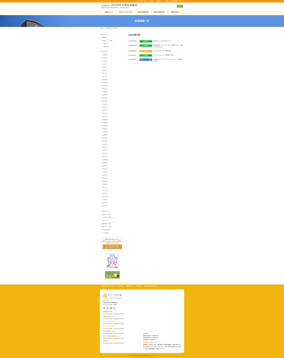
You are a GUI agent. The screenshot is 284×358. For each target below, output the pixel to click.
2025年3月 (104, 107)
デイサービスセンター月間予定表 (162, 50)
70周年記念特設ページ (107, 229)
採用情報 (166, 1)
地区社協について (106, 211)
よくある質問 (151, 1)
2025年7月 (104, 95)
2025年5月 (104, 101)
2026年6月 (104, 61)
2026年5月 (104, 64)
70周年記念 (105, 46)
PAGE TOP (276, 346)
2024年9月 (104, 125)
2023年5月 (104, 175)
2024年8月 (104, 128)
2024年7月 (104, 131)
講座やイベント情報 (146, 59)
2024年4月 (104, 141)
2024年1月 (104, 150)
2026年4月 (104, 67)
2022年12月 (105, 190)
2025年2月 (104, 110)
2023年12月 (105, 153)
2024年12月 (105, 116)
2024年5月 (104, 138)
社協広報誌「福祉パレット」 (108, 217)
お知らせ (145, 51)
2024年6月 (104, 135)
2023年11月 (105, 156)
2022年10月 (105, 196)
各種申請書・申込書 (141, 1)
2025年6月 (104, 98)
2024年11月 (105, 119)
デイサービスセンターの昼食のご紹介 (163, 55)
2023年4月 (104, 178)
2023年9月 (104, 162)
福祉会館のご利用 (106, 214)
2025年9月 (104, 88)
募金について (105, 220)
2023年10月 (105, 159)
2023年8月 (104, 165)
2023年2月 (104, 184)
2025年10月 (105, 85)
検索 (180, 6)
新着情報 (145, 41)
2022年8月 (104, 202)
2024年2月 (104, 147)
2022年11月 (105, 193)
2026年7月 (104, 58)
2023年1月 (104, 187)
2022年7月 (104, 206)
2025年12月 (105, 79)
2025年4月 (104, 104)
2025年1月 (104, 113)
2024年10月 (105, 122)
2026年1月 (104, 76)
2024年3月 (104, 144)
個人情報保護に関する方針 (176, 1)
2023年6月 (104, 172)
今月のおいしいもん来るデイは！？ (162, 41)
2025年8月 (104, 91)
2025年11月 (105, 82)
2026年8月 (104, 55)
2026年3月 (104, 70)
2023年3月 (104, 181)
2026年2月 (104, 73)
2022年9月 (104, 199)
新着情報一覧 (159, 1)
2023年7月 (104, 169)
